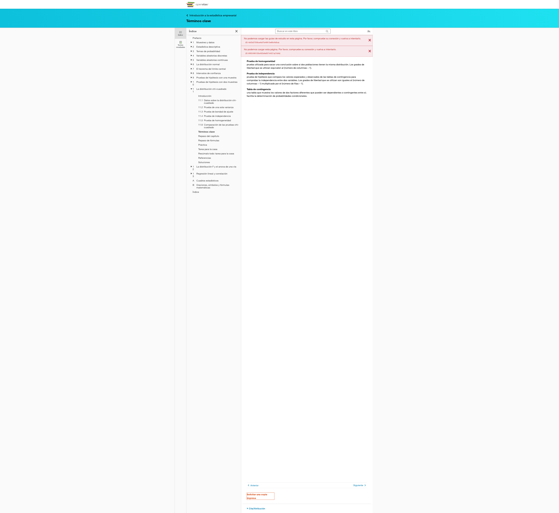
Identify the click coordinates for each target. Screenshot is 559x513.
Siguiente (358, 485)
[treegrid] (213, 115)
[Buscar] (327, 31)
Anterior (254, 485)
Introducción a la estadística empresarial (213, 15)
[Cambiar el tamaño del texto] (369, 31)
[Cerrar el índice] (236, 31)
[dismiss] (369, 40)
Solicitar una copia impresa (257, 496)
